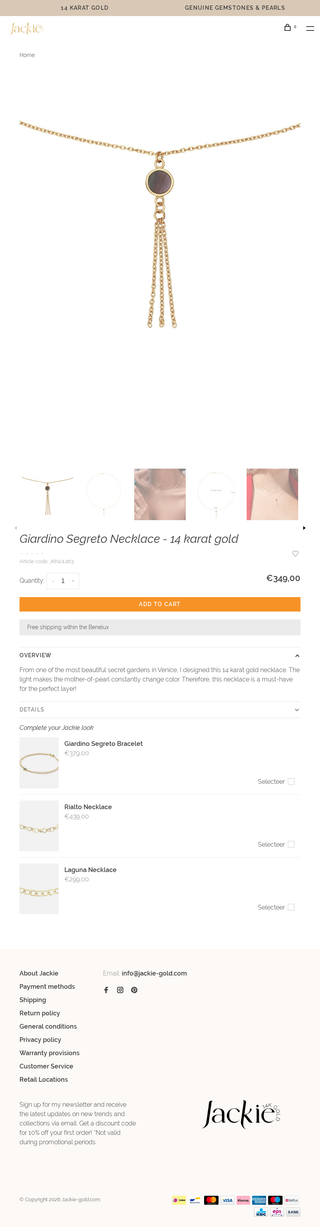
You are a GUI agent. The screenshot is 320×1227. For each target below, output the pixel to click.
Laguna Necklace (90, 870)
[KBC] (261, 1214)
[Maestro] (275, 1202)
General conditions (48, 1026)
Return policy (40, 1013)
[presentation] (48, 494)
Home (27, 55)
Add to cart (160, 604)
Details (32, 709)
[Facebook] (106, 990)
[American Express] (259, 1202)
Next (304, 528)
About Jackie (39, 973)
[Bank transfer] (293, 1214)
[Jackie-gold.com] (241, 1114)
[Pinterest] (134, 990)
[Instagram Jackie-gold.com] (120, 990)
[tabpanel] (160, 215)
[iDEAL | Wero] (179, 1202)
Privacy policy (40, 1039)
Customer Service (46, 1066)
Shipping (33, 1000)
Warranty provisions (50, 1053)
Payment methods (47, 986)
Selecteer (271, 781)
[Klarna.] (243, 1202)
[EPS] (277, 1214)
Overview (36, 655)
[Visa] (227, 1202)
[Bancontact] (195, 1202)
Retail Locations (44, 1079)
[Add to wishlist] (295, 554)
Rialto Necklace (88, 807)
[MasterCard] (211, 1202)
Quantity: (32, 580)
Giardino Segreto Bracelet (103, 743)
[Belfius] (291, 1202)
